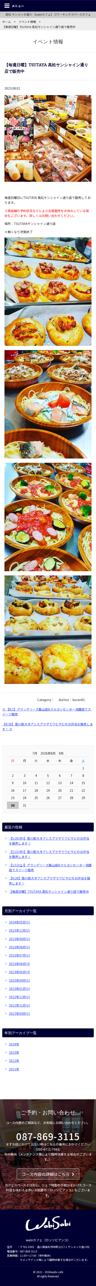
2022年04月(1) (19, 1013)
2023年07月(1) (19, 955)
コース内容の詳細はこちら (46, 1174)
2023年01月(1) (19, 988)
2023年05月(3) (19, 972)
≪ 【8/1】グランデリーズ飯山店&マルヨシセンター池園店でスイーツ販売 (46, 711)
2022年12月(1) (19, 997)
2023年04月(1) (19, 980)
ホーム (6, 22)
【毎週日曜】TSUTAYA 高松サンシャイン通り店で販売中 (49, 891)
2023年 (14, 1052)
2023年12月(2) (19, 930)
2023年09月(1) (19, 939)
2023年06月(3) (19, 963)
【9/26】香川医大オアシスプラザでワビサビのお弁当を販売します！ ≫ (47, 726)
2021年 (14, 1069)
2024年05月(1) (19, 922)
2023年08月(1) (19, 947)
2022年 (14, 1060)
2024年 (14, 1044)
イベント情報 (27, 22)
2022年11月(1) (19, 1005)
